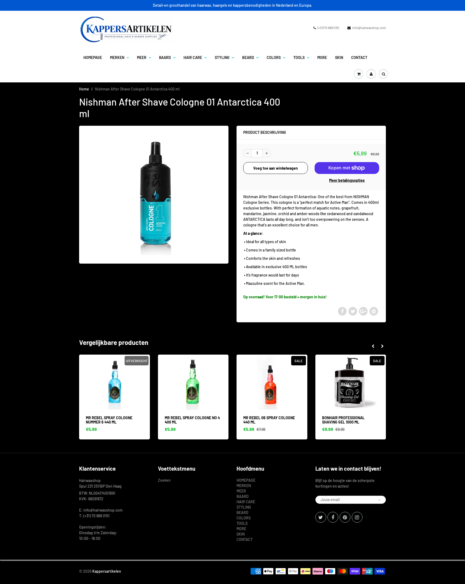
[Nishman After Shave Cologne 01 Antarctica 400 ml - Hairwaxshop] (154, 194)
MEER (141, 57)
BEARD (248, 57)
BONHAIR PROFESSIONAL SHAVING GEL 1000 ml (343, 419)
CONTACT (359, 57)
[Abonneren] (379, 500)
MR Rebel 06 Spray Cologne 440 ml (269, 419)
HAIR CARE (193, 57)
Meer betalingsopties (347, 180)
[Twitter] (320, 517)
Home (84, 89)
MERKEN (117, 57)
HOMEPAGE (92, 57)
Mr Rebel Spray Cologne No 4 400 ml (192, 419)
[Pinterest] (345, 517)
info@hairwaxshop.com (369, 28)
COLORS (274, 57)
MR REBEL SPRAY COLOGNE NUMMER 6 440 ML (109, 419)
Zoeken (164, 480)
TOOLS (299, 57)
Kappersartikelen (106, 571)
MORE (322, 57)
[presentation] (372, 346)
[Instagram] (357, 517)
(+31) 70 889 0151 (328, 28)
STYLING (222, 57)
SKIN (339, 57)
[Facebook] (332, 517)
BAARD (165, 57)
